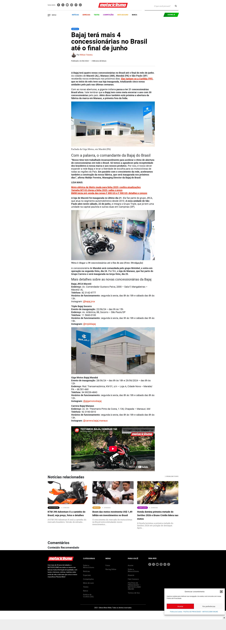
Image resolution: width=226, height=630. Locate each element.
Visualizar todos (172, 476)
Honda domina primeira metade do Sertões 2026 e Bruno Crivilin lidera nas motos (157, 515)
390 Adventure (53, 507)
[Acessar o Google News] (76, 5)
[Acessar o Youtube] (67, 5)
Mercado (96, 507)
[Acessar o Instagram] (72, 5)
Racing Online (110, 569)
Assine (130, 565)
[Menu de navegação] (49, 15)
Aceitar (180, 606)
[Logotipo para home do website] (113, 5)
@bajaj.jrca (89, 301)
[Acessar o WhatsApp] (80, 5)
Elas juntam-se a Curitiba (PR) (137, 78)
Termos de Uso (134, 593)
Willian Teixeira (86, 55)
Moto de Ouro (122, 15)
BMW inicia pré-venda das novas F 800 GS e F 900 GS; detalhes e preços (109, 193)
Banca (134, 15)
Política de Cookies (176, 612)
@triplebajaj (89, 323)
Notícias (75, 15)
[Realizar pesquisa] (175, 6)
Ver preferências (208, 606)
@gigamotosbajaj (92, 401)
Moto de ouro (88, 583)
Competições (108, 15)
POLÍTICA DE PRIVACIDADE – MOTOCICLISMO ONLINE (200, 612)
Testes (96, 15)
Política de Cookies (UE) (88, 595)
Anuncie (131, 575)
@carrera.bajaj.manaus (95, 420)
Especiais (86, 15)
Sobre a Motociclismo (88, 566)
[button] (221, 591)
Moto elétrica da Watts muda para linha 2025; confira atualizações (106, 187)
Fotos (107, 565)
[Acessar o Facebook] (59, 5)
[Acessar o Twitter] (63, 5)
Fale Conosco (133, 579)
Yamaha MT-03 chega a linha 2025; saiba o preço (96, 190)
